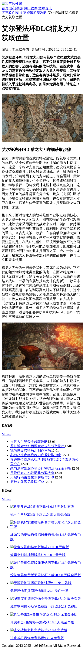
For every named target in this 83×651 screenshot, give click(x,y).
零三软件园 (10, 12)
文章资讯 (45, 8)
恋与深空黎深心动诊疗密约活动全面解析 (41, 468)
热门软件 (30, 8)
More (6, 434)
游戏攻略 (40, 12)
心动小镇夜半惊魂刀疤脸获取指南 (35, 455)
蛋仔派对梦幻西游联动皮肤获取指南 (37, 446)
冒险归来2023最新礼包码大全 (32, 473)
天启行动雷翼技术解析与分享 (32, 477)
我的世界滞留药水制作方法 (30, 450)
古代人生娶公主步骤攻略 (29, 441)
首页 (5, 8)
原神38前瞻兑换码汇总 (27, 482)
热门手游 (16, 8)
